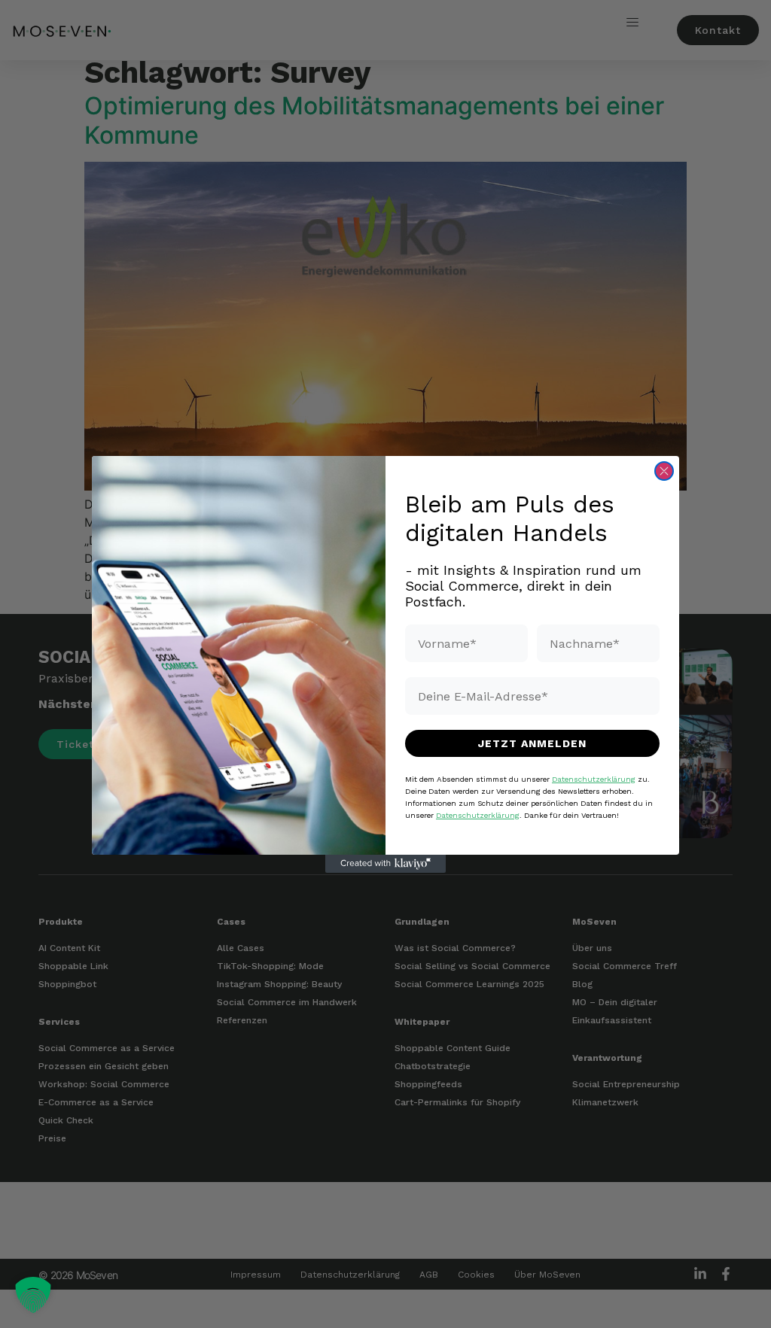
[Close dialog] (664, 471)
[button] (33, 1295)
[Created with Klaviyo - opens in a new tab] (385, 864)
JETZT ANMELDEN (532, 743)
